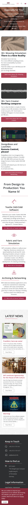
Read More (9, 352)
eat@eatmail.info (13, 455)
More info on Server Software (15, 298)
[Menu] (15, 3)
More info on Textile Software (15, 228)
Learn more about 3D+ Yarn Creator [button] (14, 119)
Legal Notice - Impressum (12, 487)
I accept (5, 502)
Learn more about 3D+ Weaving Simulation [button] (14, 75)
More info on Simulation (15, 265)
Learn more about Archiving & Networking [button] (14, 173)
